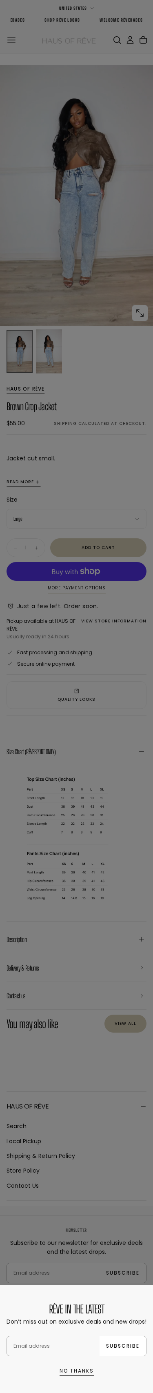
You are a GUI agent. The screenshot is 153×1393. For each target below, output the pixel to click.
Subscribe (123, 1345)
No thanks (77, 1370)
